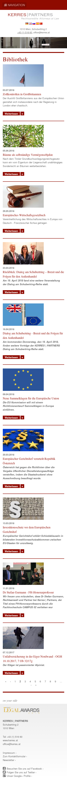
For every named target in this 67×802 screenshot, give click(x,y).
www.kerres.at (10, 740)
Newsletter (8, 760)
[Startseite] (33, 16)
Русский (33, 24)
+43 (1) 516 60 (24, 32)
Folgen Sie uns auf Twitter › (21, 772)
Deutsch (26, 24)
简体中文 (40, 24)
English (30, 24)
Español (37, 24)
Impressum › (9, 752)
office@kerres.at (41, 32)
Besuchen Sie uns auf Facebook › (25, 768)
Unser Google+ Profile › (19, 776)
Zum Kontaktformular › (15, 756)
